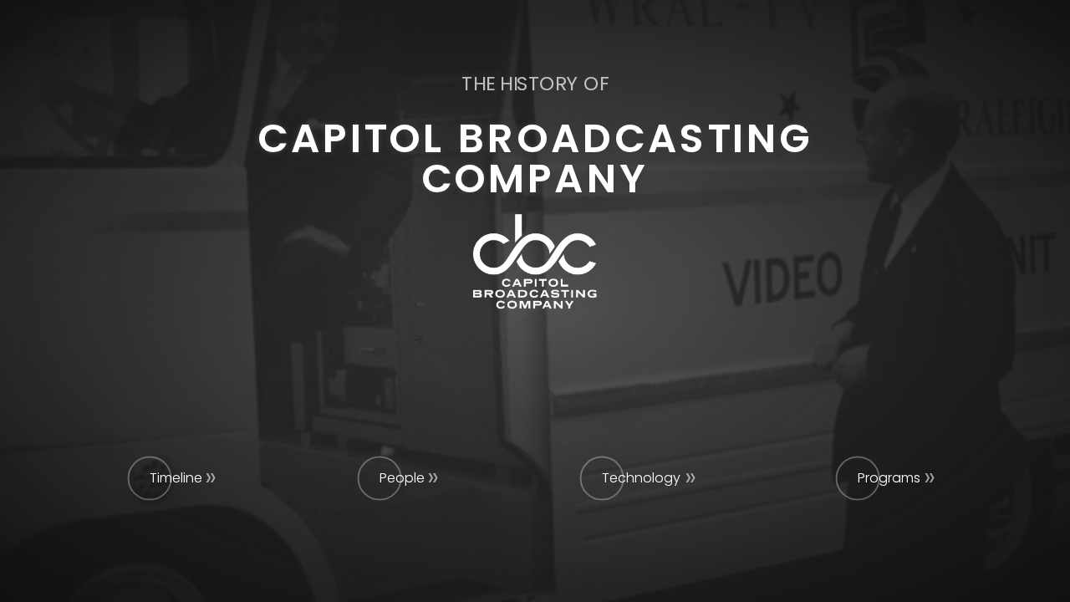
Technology (641, 477)
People (402, 477)
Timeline (176, 477)
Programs (889, 477)
